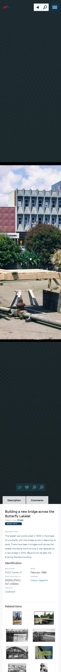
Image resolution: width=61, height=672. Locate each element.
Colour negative (39, 580)
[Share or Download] (19, 487)
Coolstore (10, 591)
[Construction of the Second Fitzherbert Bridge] (17, 635)
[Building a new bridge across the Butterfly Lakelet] (17, 618)
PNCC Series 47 (13, 572)
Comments (37, 500)
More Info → (13, 523)
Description (14, 500)
